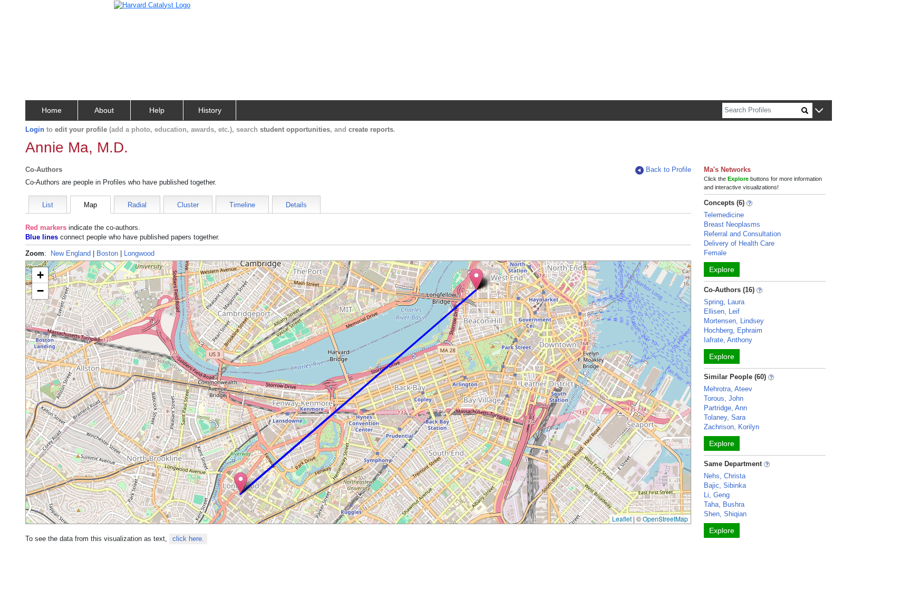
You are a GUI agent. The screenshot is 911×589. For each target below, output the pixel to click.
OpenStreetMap (665, 518)
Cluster (188, 205)
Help (156, 110)
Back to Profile (668, 169)
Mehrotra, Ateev (728, 389)
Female (715, 253)
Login (34, 129)
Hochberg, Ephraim (733, 330)
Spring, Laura (724, 302)
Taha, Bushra (724, 504)
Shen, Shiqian (725, 514)
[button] (819, 111)
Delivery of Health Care (739, 243)
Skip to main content (42, 12)
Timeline (242, 205)
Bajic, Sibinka (725, 485)
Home (52, 110)
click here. (188, 539)
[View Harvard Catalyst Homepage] (152, 4)
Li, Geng (717, 495)
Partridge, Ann (725, 408)
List (47, 205)
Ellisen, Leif (722, 311)
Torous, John (723, 398)
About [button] (104, 110)
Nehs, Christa (724, 476)
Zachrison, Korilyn (731, 427)
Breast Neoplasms (732, 224)
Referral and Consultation (742, 234)
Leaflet (622, 518)
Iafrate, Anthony (728, 340)
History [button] (209, 110)
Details (296, 205)
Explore (721, 269)
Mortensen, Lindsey (734, 321)
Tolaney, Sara (724, 417)
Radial (137, 205)
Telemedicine (724, 215)
